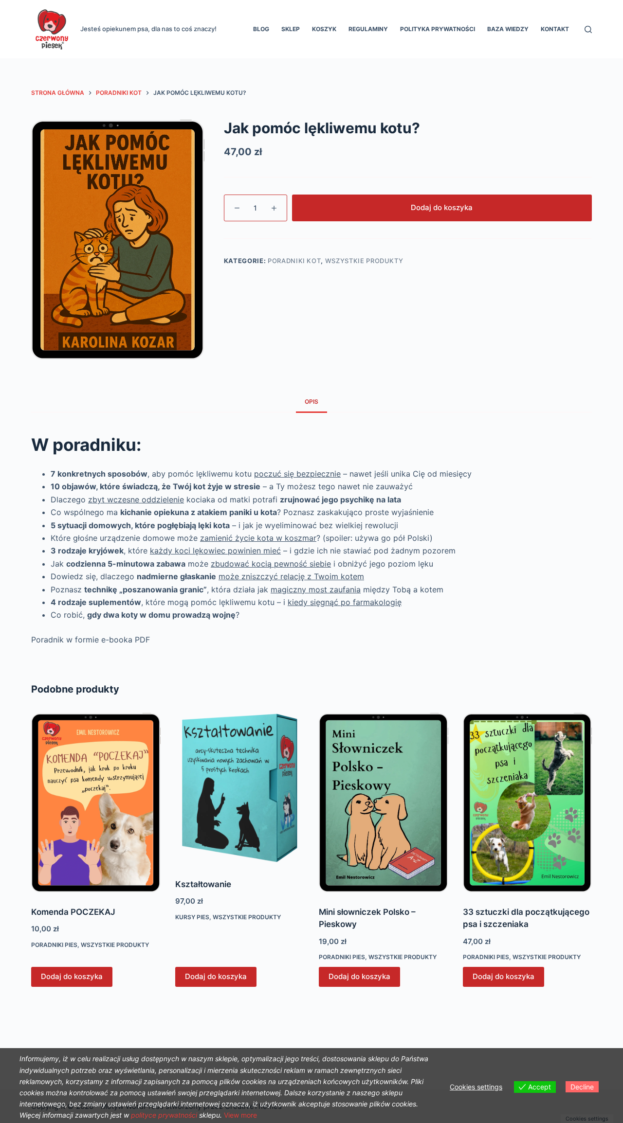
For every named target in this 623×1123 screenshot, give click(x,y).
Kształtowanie (203, 884)
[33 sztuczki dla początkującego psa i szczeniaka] (527, 802)
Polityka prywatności (437, 29)
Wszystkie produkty (364, 261)
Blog (261, 29)
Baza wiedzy (508, 29)
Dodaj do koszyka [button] (72, 976)
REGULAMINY (368, 29)
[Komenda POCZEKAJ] (96, 802)
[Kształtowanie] (240, 788)
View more (240, 1115)
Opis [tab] (311, 401)
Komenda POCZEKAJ (73, 912)
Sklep (290, 29)
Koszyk (324, 29)
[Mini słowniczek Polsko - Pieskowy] (383, 802)
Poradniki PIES (54, 944)
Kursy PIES (192, 917)
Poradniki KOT (294, 261)
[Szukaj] (588, 29)
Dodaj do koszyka (442, 207)
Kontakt (555, 29)
